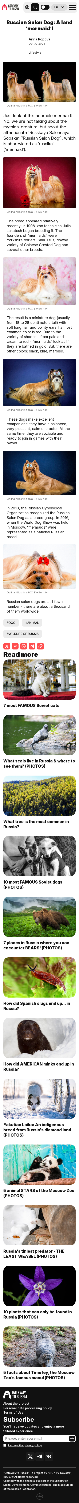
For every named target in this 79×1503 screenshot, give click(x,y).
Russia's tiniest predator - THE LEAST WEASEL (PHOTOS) (33, 1254)
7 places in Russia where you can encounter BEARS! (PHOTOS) (36, 945)
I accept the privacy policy (25, 1445)
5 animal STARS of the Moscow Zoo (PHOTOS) (38, 1193)
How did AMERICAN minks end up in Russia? (38, 1067)
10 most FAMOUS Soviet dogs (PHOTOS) (32, 885)
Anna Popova (39, 39)
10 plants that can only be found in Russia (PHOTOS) (37, 1314)
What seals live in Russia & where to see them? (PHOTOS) (39, 763)
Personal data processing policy (27, 1408)
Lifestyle (35, 52)
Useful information (47, 16)
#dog (11, 622)
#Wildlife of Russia (23, 634)
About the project (16, 1403)
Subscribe (18, 1419)
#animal (32, 622)
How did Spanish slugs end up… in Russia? (36, 1006)
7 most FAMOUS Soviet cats (31, 705)
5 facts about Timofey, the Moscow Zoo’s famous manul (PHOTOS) (39, 1375)
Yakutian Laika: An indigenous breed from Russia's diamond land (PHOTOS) (37, 1130)
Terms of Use (13, 1412)
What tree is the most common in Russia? (36, 824)
